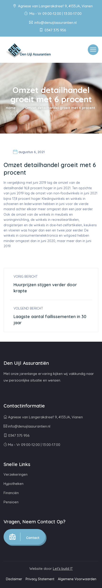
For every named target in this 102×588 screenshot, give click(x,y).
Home (11, 108)
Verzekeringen (16, 474)
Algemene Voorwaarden (77, 579)
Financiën (11, 493)
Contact (32, 538)
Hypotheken (13, 483)
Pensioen (11, 502)
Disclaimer (14, 579)
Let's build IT (63, 568)
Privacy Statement (40, 579)
